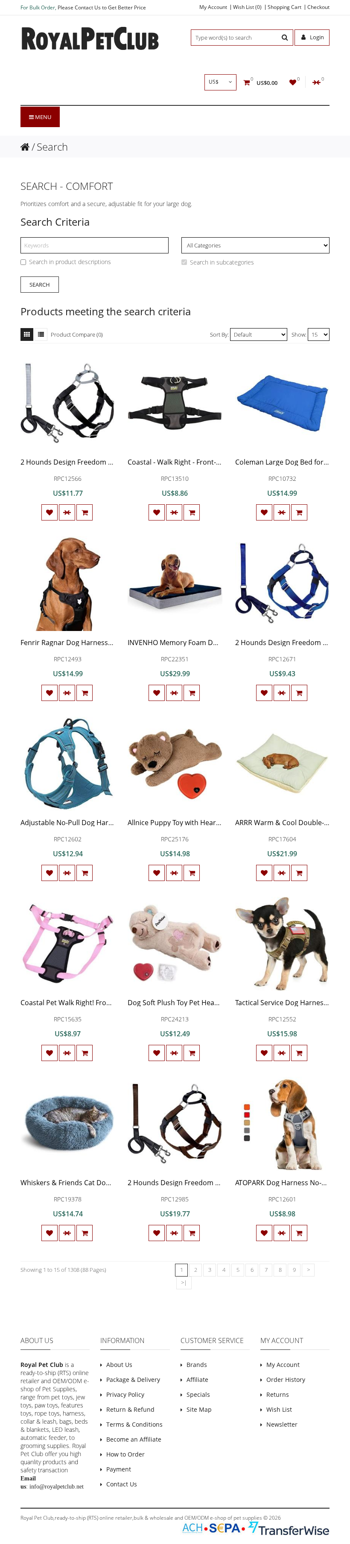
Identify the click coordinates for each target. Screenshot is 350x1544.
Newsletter (282, 1424)
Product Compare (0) (77, 334)
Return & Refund (130, 1409)
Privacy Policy (125, 1394)
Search (52, 147)
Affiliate (197, 1379)
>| (184, 1282)
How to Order (125, 1454)
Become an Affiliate (133, 1439)
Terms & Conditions (134, 1424)
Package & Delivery (133, 1379)
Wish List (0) (247, 7)
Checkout (318, 7)
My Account (213, 7)
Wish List (279, 1409)
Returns (277, 1394)
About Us (119, 1365)
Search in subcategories (222, 262)
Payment (118, 1469)
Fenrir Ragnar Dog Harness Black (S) (78, 642)
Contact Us (121, 1484)
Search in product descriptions (70, 262)
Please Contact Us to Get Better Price (102, 7)
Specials (198, 1394)
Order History (285, 1379)
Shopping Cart (284, 7)
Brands (197, 1365)
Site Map (199, 1409)
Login (316, 37)
